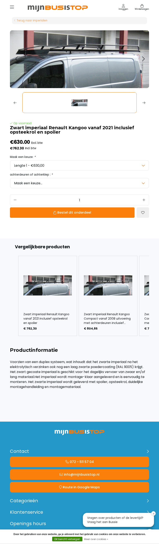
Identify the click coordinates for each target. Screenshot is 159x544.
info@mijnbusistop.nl (81, 474)
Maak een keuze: (23, 157)
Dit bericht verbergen (67, 539)
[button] (16, 59)
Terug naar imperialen (32, 20)
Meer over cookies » (96, 539)
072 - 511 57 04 (82, 461)
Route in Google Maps (81, 487)
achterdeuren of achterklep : (31, 175)
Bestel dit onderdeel (74, 212)
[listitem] (47, 296)
